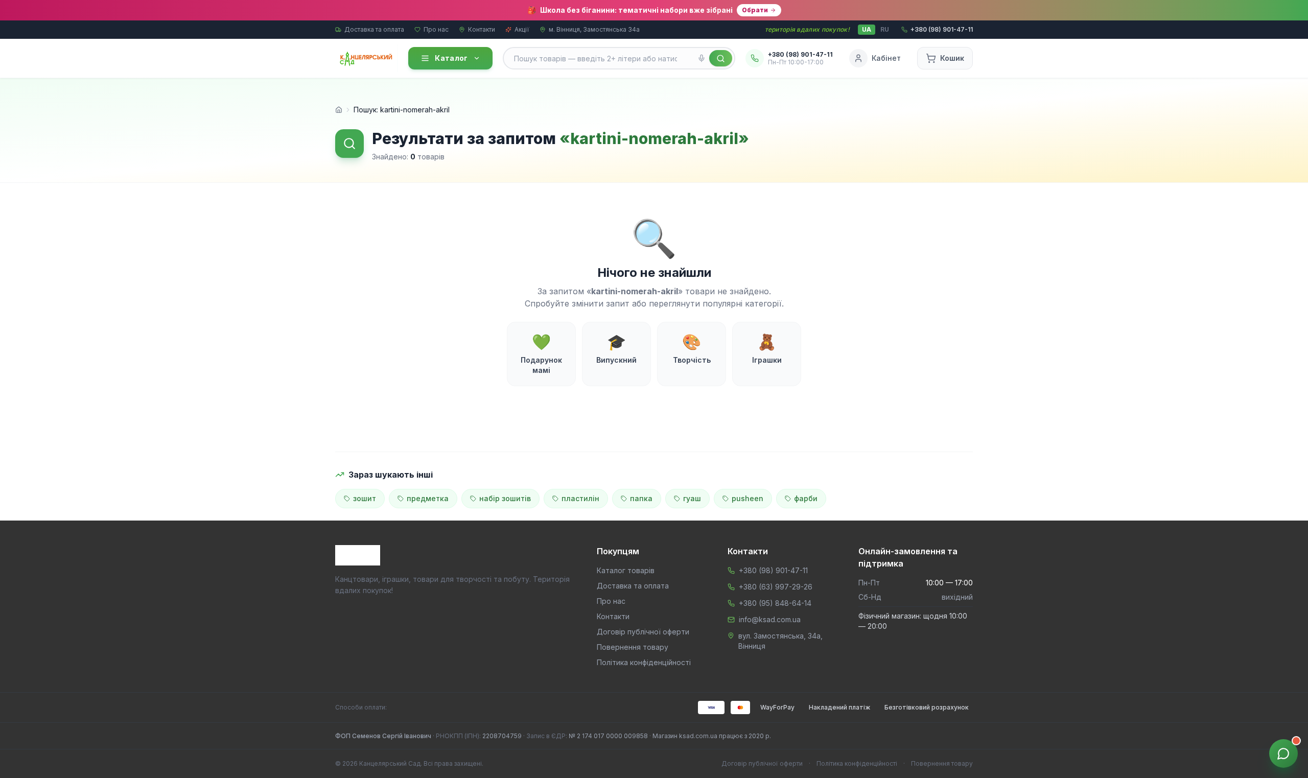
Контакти (481, 29)
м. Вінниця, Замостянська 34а (594, 29)
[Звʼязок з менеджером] (1283, 753)
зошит (364, 498)
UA (866, 29)
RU (884, 29)
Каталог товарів (626, 570)
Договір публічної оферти (643, 631)
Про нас (436, 29)
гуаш (692, 498)
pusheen (747, 498)
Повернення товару (632, 647)
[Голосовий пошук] (701, 58)
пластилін (580, 498)
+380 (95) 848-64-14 (775, 603)
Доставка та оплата (374, 29)
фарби (806, 498)
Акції (522, 29)
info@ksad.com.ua (770, 619)
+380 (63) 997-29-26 (775, 586)
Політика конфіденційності (644, 662)
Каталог (451, 58)
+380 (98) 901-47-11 (773, 570)
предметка (428, 498)
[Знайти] (720, 58)
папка (641, 498)
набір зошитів (505, 498)
